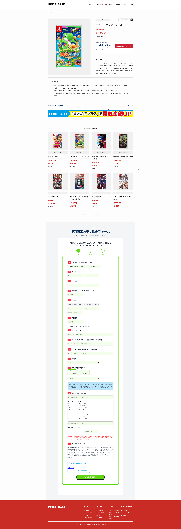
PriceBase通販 (88, 517)
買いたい (99, 4)
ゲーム (52, 12)
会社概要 (123, 515)
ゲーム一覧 (130, 105)
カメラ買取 (87, 515)
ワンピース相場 (100, 512)
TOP (49, 12)
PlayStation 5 (64, 109)
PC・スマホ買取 (88, 512)
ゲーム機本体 (82, 109)
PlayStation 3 (110, 109)
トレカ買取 (87, 510)
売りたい (91, 4)
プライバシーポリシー (126, 512)
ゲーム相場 (99, 517)
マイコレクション (128, 4)
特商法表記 (124, 510)
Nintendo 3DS (90, 109)
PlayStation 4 (73, 109)
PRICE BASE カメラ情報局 (114, 517)
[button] (83, 214)
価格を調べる (108, 4)
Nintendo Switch (59, 12)
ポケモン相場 (100, 510)
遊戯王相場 (99, 515)
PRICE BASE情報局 (114, 510)
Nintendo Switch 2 (53, 109)
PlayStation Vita (100, 109)
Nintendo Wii (119, 109)
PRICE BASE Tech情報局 (114, 513)
